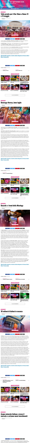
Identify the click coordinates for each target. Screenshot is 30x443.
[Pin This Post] (17, 38)
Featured (8, 67)
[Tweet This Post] (12, 38)
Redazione (3, 18)
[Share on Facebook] (7, 38)
